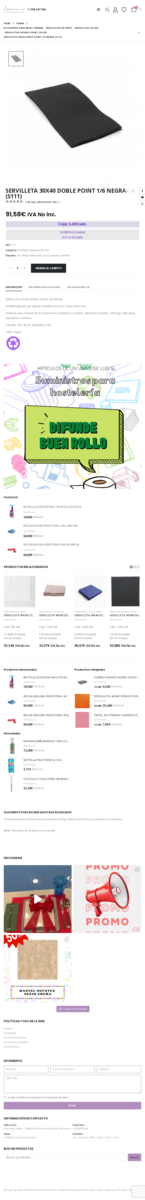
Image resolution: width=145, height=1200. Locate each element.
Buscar (134, 1157)
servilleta (65, 255)
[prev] (127, 191)
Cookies (8, 1028)
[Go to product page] (12, 511)
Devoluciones (12, 1046)
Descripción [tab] (14, 287)
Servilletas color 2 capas (52, 611)
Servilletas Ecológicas (16, 611)
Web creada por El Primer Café (115, 1190)
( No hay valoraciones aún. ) (42, 202)
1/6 (18, 255)
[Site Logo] (14, 9)
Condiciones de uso (15, 1037)
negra (46, 255)
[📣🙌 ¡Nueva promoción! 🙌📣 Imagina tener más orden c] (107, 899)
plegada (54, 255)
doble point (35, 255)
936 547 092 (38, 9)
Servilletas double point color (33, 250)
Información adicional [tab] (44, 287)
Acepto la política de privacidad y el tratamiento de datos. (38, 1097)
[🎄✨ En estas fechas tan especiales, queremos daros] (38, 899)
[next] (133, 191)
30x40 (24, 255)
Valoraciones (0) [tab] (78, 287)
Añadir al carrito (48, 268)
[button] (99, 9)
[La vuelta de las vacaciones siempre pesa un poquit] (38, 969)
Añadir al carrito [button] (29, 581)
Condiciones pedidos (16, 1042)
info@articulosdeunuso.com (20, 1137)
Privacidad (10, 1033)
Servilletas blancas (120, 611)
